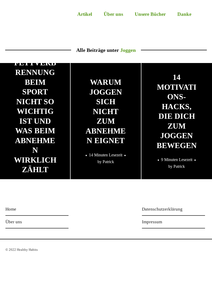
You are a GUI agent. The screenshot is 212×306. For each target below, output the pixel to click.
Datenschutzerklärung (162, 209)
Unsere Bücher (150, 14)
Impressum (152, 221)
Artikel (84, 14)
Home (10, 209)
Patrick (108, 161)
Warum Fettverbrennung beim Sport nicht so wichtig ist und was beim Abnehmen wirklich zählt (35, 111)
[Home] (39, 17)
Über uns (113, 14)
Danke (184, 14)
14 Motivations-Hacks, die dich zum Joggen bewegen (177, 111)
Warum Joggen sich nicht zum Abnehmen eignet (106, 111)
